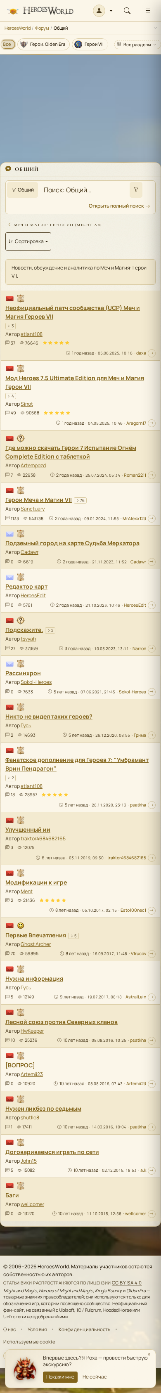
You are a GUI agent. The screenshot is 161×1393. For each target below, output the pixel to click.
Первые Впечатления (35, 935)
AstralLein (135, 997)
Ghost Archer (36, 944)
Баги (12, 1195)
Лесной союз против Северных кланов (61, 1022)
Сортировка (29, 241)
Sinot (27, 403)
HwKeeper (32, 1030)
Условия (37, 1329)
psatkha (138, 805)
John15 (29, 1160)
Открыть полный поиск (116, 205)
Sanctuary (33, 508)
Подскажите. (24, 630)
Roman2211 (135, 475)
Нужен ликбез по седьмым (43, 1108)
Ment (27, 891)
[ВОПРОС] (20, 1065)
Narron (139, 648)
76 (82, 500)
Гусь (26, 725)
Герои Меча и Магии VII (38, 500)
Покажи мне (60, 1376)
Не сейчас (95, 1376)
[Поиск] (127, 11)
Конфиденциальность (85, 1329)
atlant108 (32, 334)
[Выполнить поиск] (136, 190)
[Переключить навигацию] (148, 11)
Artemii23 (32, 1074)
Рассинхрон (23, 673)
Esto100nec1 (133, 910)
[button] (103, 11)
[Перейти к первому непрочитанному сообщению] (152, 353)
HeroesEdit (33, 595)
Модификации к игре (36, 882)
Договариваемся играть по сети (52, 1152)
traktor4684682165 (43, 838)
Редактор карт (26, 586)
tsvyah (28, 638)
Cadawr (29, 552)
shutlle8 (30, 1117)
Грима (140, 735)
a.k (143, 1170)
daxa (141, 353)
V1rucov (138, 953)
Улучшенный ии (27, 829)
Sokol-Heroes (36, 682)
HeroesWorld (18, 28)
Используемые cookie (29, 1342)
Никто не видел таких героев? (48, 716)
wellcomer (32, 1204)
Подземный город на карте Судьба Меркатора (72, 543)
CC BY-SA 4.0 (127, 1282)
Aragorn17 (136, 423)
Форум (42, 28)
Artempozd (33, 465)
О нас (9, 1329)
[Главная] (40, 11)
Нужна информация (34, 978)
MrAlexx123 (134, 518)
